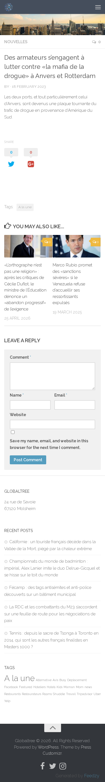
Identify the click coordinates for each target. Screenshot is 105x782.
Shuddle (59, 694)
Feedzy (91, 775)
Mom (79, 687)
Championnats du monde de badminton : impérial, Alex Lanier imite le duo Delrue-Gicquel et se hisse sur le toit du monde (52, 568)
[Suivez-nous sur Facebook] (42, 766)
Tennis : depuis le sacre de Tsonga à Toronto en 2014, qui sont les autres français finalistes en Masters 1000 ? (51, 640)
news (88, 687)
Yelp (7, 701)
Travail (71, 694)
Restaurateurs (31, 694)
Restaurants (12, 694)
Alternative (44, 680)
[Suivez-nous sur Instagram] (63, 766)
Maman (69, 687)
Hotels (51, 687)
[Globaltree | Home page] (10, 7)
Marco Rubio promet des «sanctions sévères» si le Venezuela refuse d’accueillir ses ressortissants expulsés (72, 284)
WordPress (48, 747)
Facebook (11, 687)
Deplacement (77, 680)
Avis (55, 680)
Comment (20, 357)
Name (17, 395)
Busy (62, 680)
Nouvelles (15, 42)
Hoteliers (39, 687)
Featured (25, 687)
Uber (97, 694)
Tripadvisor (84, 694)
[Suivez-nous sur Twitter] (53, 766)
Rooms (47, 694)
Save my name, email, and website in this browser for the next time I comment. (49, 444)
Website (18, 414)
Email (60, 395)
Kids (59, 687)
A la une (25, 207)
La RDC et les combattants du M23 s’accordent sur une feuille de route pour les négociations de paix (50, 613)
